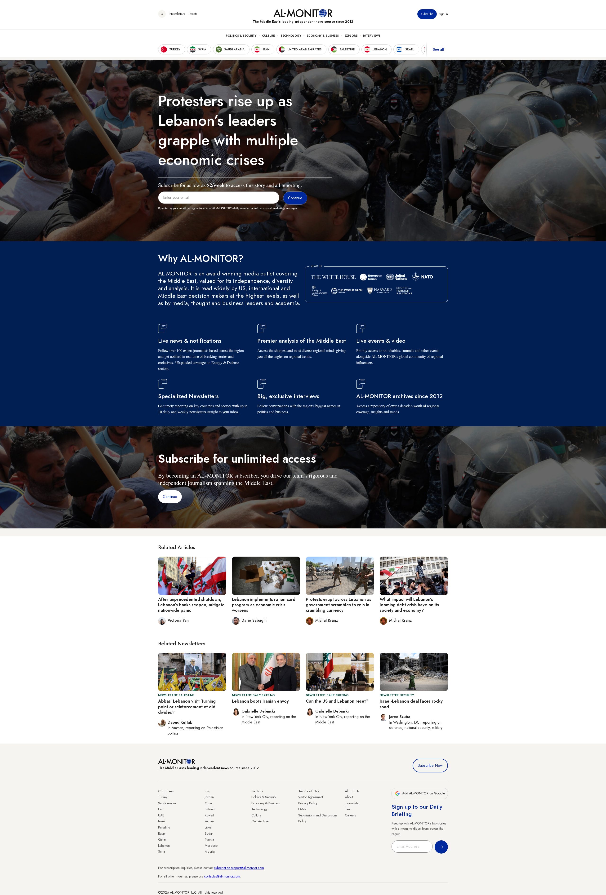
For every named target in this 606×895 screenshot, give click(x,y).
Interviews (371, 35)
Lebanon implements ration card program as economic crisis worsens (263, 605)
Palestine (164, 827)
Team (348, 809)
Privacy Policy (307, 803)
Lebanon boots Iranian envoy (260, 701)
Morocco (211, 845)
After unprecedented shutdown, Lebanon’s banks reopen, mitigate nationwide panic (191, 605)
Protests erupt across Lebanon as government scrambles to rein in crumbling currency (338, 605)
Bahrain (210, 809)
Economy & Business (323, 35)
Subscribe (427, 14)
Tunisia (209, 839)
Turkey (162, 797)
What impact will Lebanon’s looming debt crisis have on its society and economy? (409, 605)
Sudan (209, 833)
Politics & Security (241, 35)
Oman (209, 803)
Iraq (207, 791)
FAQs (302, 809)
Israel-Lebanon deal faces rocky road (411, 704)
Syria (161, 851)
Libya (208, 827)
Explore (350, 35)
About (349, 797)
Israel (161, 821)
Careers (350, 815)
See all (438, 49)
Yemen (209, 821)
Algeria (210, 851)
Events (193, 14)
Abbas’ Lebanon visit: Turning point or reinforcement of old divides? (187, 706)
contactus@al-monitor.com (222, 876)
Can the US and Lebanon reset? (337, 701)
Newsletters (177, 14)
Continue (170, 496)
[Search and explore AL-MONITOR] (162, 14)
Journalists (351, 803)
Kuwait (209, 815)
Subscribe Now (430, 765)
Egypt (161, 833)
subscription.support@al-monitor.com (239, 867)
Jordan (209, 797)
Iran (160, 809)
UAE (161, 815)
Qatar (162, 839)
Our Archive (259, 821)
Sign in (443, 14)
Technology (291, 35)
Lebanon (164, 845)
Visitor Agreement (310, 797)
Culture (268, 35)
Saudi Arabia (167, 803)
